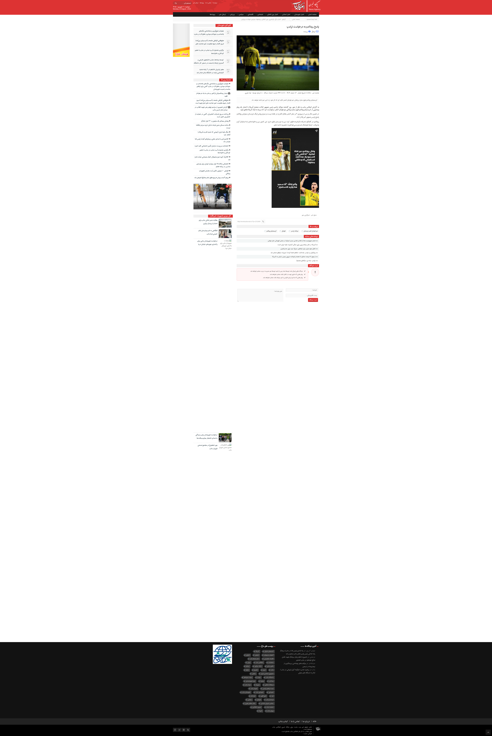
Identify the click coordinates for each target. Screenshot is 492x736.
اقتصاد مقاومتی (268, 659)
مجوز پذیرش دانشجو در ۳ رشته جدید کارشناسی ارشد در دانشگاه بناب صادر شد (210, 71)
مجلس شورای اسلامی (267, 703)
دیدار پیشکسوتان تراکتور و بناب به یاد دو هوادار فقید (211, 95)
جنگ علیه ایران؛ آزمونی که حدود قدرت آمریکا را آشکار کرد (214, 133)
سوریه (257, 685)
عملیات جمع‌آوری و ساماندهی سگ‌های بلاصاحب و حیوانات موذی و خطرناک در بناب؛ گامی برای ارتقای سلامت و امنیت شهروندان (209, 34)
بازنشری (271, 19)
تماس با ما (208, 3)
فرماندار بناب (269, 700)
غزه (272, 696)
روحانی (271, 681)
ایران (248, 662)
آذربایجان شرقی (268, 651)
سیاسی (241, 14)
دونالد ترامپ (294, 231)
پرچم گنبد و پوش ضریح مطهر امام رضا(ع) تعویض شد (211, 177)
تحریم (256, 670)
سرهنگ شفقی (269, 685)
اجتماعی (260, 14)
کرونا (260, 711)
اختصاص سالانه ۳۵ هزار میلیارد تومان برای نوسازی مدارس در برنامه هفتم (213, 165)
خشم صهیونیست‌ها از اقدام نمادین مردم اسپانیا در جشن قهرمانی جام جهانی (292, 241)
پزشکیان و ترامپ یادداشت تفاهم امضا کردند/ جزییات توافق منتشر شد (293, 252)
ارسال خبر (195, 3)
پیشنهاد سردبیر (256, 19)
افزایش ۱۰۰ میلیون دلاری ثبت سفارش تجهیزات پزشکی (214, 172)
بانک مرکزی (258, 666)
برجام (247, 666)
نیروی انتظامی (256, 707)
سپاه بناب (248, 685)
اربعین (257, 655)
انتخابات (270, 662)
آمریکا (257, 651)
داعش (253, 674)
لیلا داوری (248, 93)
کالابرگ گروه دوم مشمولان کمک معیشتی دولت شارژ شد (212, 158)
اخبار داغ (278, 19)
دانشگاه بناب (269, 677)
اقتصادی (250, 14)
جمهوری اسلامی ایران (267, 674)
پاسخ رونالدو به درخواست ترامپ (303, 27)
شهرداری (271, 692)
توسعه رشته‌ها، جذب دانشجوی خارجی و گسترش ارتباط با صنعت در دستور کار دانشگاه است (209, 63)
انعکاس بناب (259, 662)
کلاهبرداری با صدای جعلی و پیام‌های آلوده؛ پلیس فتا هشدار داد (212, 140)
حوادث (248, 19)
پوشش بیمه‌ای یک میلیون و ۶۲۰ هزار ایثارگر (215, 121)
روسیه (262, 681)
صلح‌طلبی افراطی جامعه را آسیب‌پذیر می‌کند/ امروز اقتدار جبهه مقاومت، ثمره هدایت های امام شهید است (209, 43)
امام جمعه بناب (254, 659)
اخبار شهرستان (299, 14)
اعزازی (248, 655)
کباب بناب (283, 721)
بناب (272, 670)
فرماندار (253, 696)
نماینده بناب (269, 707)
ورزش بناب (270, 711)
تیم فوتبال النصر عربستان (311, 231)
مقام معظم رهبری (250, 703)
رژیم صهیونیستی (250, 681)
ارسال (313, 31)
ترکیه (247, 670)
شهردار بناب (254, 689)
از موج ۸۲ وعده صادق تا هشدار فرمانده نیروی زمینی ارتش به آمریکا (294, 256)
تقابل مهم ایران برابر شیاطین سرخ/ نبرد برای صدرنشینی (298, 248)
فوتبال (283, 231)
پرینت (305, 31)
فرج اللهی (263, 696)
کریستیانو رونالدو (271, 231)
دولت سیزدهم (248, 677)
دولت (258, 677)
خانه (314, 721)
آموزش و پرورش (268, 655)
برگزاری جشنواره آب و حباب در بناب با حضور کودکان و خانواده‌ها (209, 52)
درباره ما (215, 3)
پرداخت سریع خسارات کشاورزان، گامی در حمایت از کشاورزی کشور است (212, 115)
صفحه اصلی (312, 14)
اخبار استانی (286, 14)
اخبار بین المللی (272, 14)
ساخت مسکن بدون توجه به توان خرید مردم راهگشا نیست (213, 126)
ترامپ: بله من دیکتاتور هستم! (306, 260)
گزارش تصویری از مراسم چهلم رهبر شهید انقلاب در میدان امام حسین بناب (211, 108)
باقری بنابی (270, 666)
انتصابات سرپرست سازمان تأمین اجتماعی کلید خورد (212, 146)
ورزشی (232, 14)
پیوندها (202, 3)
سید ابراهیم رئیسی (268, 689)
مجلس (250, 700)
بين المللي (265, 19)
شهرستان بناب (246, 692)
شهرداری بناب (259, 692)
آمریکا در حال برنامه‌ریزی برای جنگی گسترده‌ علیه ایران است (297, 244)
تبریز (264, 670)
